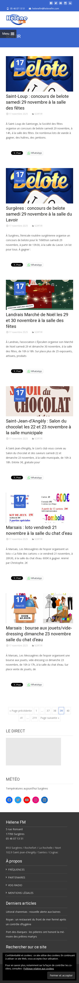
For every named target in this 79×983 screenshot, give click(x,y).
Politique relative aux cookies (39, 968)
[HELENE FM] (14, 18)
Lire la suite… (15, 144)
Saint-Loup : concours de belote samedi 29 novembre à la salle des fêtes (37, 102)
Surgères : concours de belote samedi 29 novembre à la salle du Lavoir (39, 214)
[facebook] (51, 4)
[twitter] (56, 4)
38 (54, 710)
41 (21, 718)
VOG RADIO (15, 885)
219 (34, 718)
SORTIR (38, 113)
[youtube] (60, 4)
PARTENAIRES (16, 877)
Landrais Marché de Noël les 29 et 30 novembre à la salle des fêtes (37, 320)
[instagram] (65, 4)
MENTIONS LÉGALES (20, 893)
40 (68, 710)
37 (48, 710)
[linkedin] (70, 4)
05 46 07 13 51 (15, 838)
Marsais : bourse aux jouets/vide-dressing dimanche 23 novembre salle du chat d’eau (39, 633)
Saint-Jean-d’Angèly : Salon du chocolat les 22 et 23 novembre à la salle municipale (38, 426)
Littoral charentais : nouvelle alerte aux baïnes (33, 911)
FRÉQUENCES (16, 869)
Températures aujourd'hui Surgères (27, 788)
